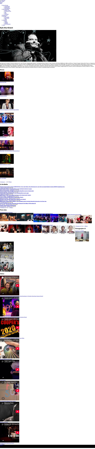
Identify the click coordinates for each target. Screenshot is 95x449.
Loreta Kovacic (3, 206)
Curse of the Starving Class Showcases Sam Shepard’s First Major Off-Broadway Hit (18, 203)
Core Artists (6, 14)
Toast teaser (3, 380)
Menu (1, 3)
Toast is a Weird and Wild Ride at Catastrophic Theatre (11, 197)
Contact (3, 25)
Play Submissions (7, 24)
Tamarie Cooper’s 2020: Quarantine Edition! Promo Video (12, 338)
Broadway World (10, 196)
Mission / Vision (7, 10)
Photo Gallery (6, 18)
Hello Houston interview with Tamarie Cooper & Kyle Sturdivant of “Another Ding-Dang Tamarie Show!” (21, 296)
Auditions (6, 23)
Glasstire (12, 189)
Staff (5, 12)
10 (9, 207)
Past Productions (7, 8)
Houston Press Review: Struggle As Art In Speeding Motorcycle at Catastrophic (17, 190)
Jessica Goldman (3, 191)
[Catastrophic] (2, 0)
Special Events (7, 7)
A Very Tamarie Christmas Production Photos (43, 213)
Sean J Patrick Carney (4, 189)
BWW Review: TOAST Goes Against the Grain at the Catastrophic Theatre (15, 195)
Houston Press (11, 191)
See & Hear (4, 16)
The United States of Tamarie (6, 123)
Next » (10, 181)
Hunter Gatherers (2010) (5, 164)
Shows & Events (5, 5)
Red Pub (9, 206)
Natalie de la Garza (4, 198)
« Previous (2, 181)
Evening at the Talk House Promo (7, 443)
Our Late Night (3, 178)
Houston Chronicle (4, 187)
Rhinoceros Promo (4, 422)
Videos (5, 19)
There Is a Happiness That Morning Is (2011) (9, 109)
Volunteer (6, 22)
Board (5, 13)
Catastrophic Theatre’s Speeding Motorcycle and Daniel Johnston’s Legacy (16, 188)
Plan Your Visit (4, 15)
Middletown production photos (14, 224)
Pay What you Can (7, 11)
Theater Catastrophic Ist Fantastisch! (8, 205)
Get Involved (4, 20)
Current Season (7, 6)
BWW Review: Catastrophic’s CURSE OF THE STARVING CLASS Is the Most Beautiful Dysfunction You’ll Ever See (23, 201)
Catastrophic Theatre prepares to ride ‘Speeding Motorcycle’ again (14, 193)
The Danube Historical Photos (6, 212)
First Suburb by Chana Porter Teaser (8, 401)
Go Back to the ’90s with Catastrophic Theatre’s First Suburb (13, 199)
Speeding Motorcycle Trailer (6, 359)
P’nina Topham (3, 196)
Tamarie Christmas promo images (74, 214)
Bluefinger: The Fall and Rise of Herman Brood (9, 150)
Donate (5, 21)
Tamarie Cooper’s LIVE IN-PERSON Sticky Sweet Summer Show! (13, 317)
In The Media (6, 17)
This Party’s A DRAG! (79, 230)
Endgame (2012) (3, 96)
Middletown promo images (47, 225)
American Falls (3, 82)
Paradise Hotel (3, 137)
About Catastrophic (5, 9)
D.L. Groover (2, 204)
